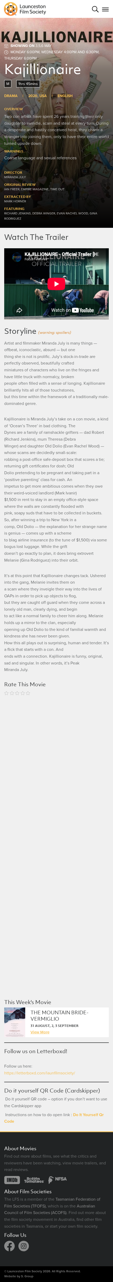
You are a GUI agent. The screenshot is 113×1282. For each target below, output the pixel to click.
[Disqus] (56, 769)
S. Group (27, 1276)
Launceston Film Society (24, 1271)
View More (39, 1032)
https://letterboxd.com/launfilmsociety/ (39, 1073)
